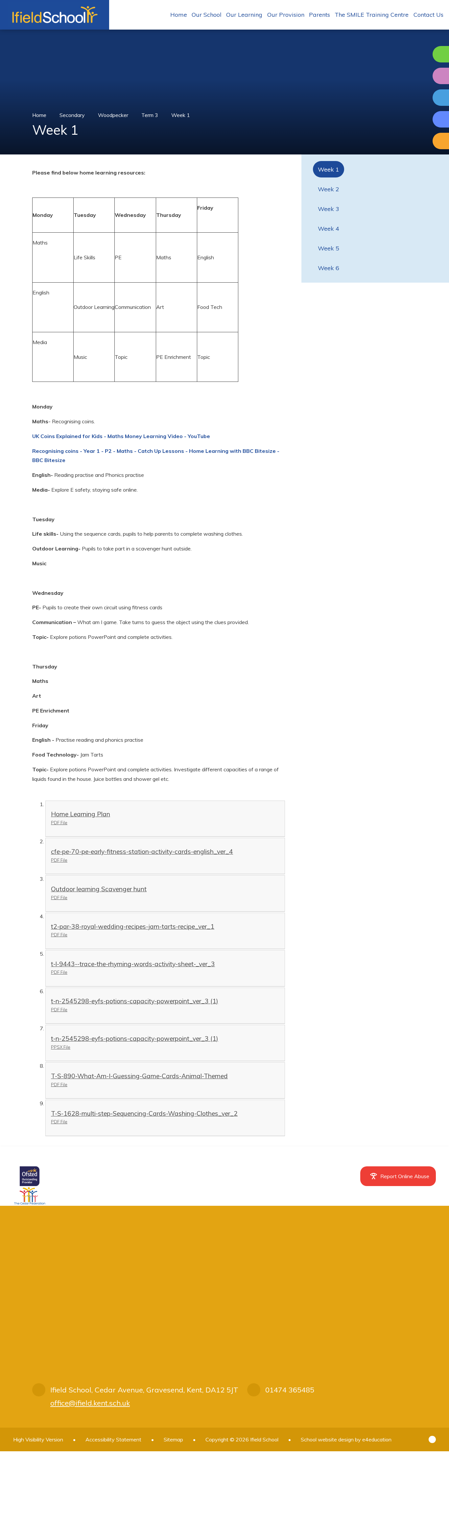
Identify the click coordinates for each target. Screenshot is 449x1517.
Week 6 (328, 268)
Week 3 (328, 209)
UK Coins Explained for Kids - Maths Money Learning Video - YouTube (121, 436)
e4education (376, 1439)
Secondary (72, 115)
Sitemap (173, 1439)
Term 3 (149, 115)
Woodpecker (113, 115)
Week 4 (328, 228)
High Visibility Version (38, 1439)
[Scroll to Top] (432, 1439)
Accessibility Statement (113, 1439)
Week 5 (328, 248)
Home (39, 115)
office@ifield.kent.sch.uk (90, 1403)
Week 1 (180, 115)
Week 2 (328, 189)
